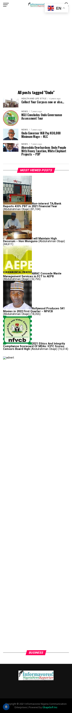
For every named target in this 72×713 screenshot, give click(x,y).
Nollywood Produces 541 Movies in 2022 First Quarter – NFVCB (34, 310)
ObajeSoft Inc (49, 707)
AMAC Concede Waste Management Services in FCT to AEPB (32, 275)
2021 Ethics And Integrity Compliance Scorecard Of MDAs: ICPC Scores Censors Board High (34, 346)
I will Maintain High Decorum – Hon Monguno (30, 240)
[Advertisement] (36, 50)
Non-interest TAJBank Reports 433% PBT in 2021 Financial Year (32, 205)
